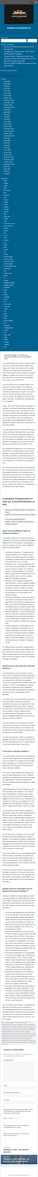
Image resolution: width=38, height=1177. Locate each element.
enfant (6, 219)
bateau (6, 183)
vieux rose (7, 335)
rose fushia (7, 304)
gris (5, 233)
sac (5, 311)
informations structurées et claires (10, 1033)
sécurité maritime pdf (13, 1039)
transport (25, 1040)
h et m (6, 235)
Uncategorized (8, 328)
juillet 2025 (7, 112)
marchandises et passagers (28, 1033)
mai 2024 (7, 145)
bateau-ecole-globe (22, 1022)
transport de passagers (14, 1042)
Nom (6, 1085)
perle (5, 290)
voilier (6, 339)
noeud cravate (8, 259)
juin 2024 (7, 143)
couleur (6, 207)
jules (5, 247)
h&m (5, 238)
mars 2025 (7, 121)
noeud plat (7, 268)
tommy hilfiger (8, 320)
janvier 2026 (8, 98)
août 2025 (7, 110)
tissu (5, 318)
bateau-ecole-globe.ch (19, 27)
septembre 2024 (9, 136)
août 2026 (7, 81)
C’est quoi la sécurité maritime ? (15, 519)
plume (6, 294)
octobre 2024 (8, 133)
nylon (5, 275)
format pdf (32, 1030)
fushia (6, 230)
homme (6, 240)
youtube (6, 342)
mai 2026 (7, 88)
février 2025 (7, 124)
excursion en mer (9, 223)
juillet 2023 (7, 169)
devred (6, 211)
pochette (6, 297)
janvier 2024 (8, 155)
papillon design (8, 285)
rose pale (7, 306)
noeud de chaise (9, 261)
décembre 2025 (9, 100)
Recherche (32, 40)
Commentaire (9, 1060)
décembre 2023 (9, 157)
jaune (5, 245)
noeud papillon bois (10, 266)
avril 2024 (7, 147)
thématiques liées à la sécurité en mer (11, 1040)
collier (6, 202)
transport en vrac (26, 1042)
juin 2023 (7, 171)
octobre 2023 (8, 162)
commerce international (29, 1026)
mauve (6, 249)
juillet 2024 (7, 140)
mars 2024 (7, 150)
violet (5, 337)
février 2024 (7, 152)
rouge (6, 309)
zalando (6, 344)
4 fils (5, 181)
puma (6, 299)
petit (5, 292)
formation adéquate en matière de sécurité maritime (15, 1031)
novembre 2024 (9, 131)
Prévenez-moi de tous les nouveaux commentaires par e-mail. (16, 1126)
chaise (6, 200)
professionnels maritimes (20, 1037)
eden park (7, 216)
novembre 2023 (9, 159)
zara (5, 347)
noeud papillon (8, 264)
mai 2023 (7, 174)
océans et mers (10, 1035)
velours (6, 330)
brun (5, 197)
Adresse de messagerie (12, 1092)
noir (5, 271)
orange (6, 280)
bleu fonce (7, 190)
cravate (6, 209)
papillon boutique (9, 283)
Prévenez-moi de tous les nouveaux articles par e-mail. (16, 1134)
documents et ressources (22, 1030)
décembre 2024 (9, 129)
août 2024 (7, 138)
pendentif (7, 287)
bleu (5, 188)
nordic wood (8, 273)
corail (5, 204)
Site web (6, 1100)
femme (6, 228)
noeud (6, 254)
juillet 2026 (7, 84)
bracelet (6, 195)
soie (5, 313)
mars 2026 (7, 93)
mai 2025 (7, 117)
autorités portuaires (6, 1026)
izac (5, 242)
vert (5, 332)
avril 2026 (7, 91)
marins (3, 1035)
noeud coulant (8, 256)
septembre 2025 (9, 107)
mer (5, 252)
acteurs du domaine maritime (20, 1024)
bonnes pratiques (17, 1026)
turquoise (7, 325)
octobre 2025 (8, 105)
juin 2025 (7, 114)
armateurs (32, 1024)
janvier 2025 (8, 126)
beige (5, 185)
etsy (5, 221)
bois (5, 193)
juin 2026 (7, 86)
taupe (5, 316)
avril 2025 (7, 119)
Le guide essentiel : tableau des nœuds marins (18, 56)
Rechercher (4, 38)
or (4, 278)
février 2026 (7, 95)
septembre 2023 (9, 164)
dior (5, 214)
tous (5, 323)
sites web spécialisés (25, 1039)
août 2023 (7, 166)
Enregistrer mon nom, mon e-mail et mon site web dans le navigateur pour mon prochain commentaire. (18, 1111)
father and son (8, 226)
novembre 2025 (9, 102)
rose (5, 302)
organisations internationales (23, 1035)
